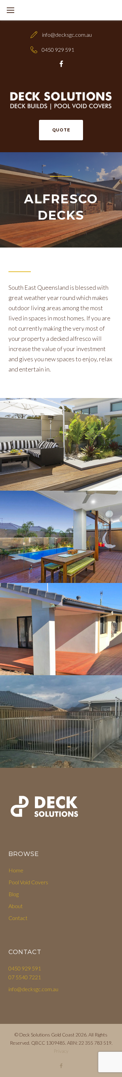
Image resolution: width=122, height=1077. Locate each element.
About (15, 906)
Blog (13, 894)
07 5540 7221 (24, 977)
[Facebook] (61, 64)
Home (15, 870)
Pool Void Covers (28, 882)
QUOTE (61, 129)
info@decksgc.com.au (67, 34)
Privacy (61, 1051)
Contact (17, 918)
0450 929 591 (58, 49)
